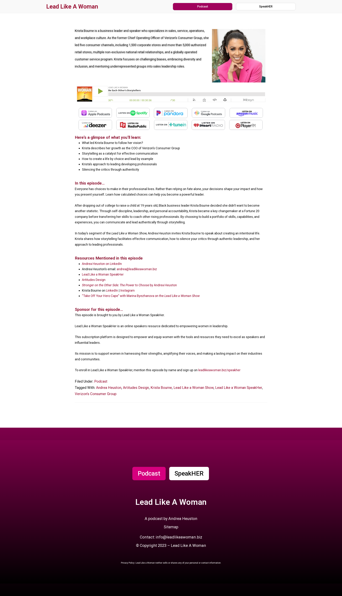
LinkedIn (112, 290)
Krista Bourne (161, 387)
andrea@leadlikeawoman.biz (137, 269)
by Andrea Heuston (129, 285)
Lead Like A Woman (72, 6)
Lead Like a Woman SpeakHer (103, 274)
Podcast (100, 381)
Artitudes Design (93, 280)
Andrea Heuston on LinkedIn (102, 264)
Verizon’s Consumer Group (95, 394)
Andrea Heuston (108, 387)
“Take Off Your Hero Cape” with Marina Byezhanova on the (141, 296)
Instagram (127, 290)
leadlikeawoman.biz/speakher (219, 370)
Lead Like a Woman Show (193, 387)
